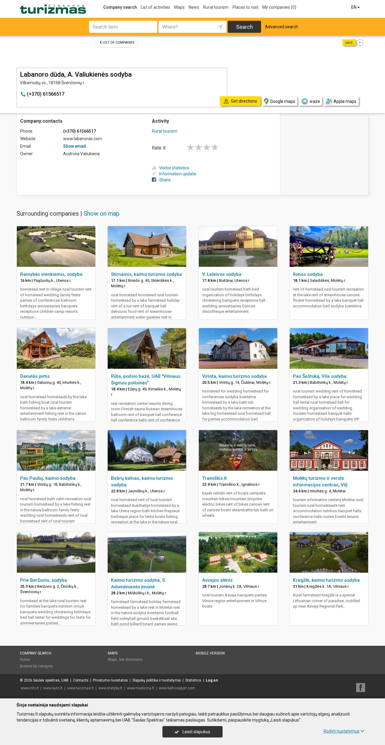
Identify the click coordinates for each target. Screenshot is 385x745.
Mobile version (210, 653)
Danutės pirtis (35, 376)
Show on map (101, 213)
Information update (177, 173)
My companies (279, 7)
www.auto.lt (53, 688)
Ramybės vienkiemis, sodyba (51, 274)
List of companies (118, 43)
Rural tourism (216, 7)
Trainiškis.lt (214, 478)
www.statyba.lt (110, 688)
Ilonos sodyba (308, 274)
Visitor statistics (174, 167)
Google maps (282, 101)
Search (244, 27)
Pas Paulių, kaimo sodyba (47, 478)
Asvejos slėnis (217, 580)
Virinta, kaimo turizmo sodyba (234, 376)
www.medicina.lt (140, 688)
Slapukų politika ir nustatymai (156, 680)
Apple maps (345, 101)
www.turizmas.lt (80, 688)
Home (25, 659)
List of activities (155, 7)
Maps (179, 7)
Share (165, 179)
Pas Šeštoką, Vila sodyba (319, 376)
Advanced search (281, 26)
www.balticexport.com (177, 688)
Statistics (193, 680)
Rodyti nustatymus (341, 731)
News (194, 7)
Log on (212, 680)
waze (315, 101)
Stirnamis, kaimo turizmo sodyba (146, 274)
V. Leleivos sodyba (222, 274)
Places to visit (245, 7)
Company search (120, 7)
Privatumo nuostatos (110, 680)
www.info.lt (30, 688)
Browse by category (36, 666)
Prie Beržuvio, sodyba (43, 580)
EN (354, 7)
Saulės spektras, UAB (51, 680)
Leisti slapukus (196, 731)
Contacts (80, 680)
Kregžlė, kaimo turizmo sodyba (326, 580)
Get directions (130, 659)
